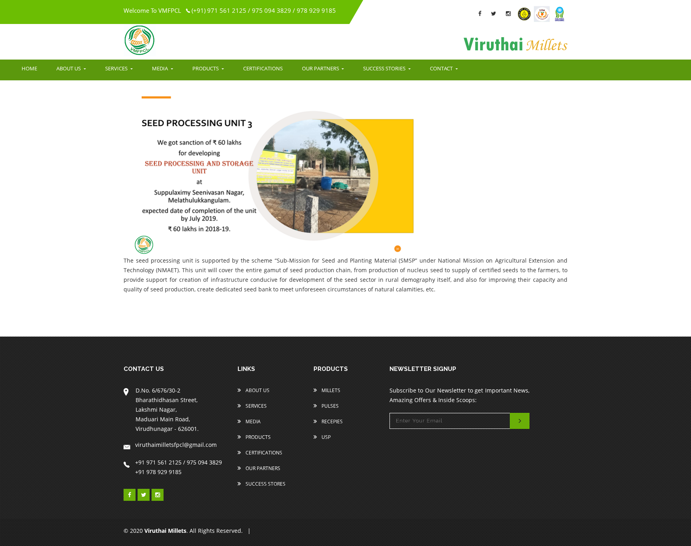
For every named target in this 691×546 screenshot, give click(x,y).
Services (255, 406)
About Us (257, 390)
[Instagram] (508, 13)
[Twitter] (493, 13)
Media (252, 421)
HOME (29, 68)
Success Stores (265, 483)
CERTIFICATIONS (263, 68)
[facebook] (479, 13)
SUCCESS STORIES (385, 68)
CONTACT (442, 68)
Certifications (263, 452)
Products (257, 437)
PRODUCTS (206, 68)
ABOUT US (69, 68)
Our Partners (262, 468)
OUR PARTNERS (321, 68)
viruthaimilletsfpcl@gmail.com (176, 444)
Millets (330, 390)
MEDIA (160, 68)
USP (325, 437)
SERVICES (117, 68)
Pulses (329, 406)
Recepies (331, 421)
